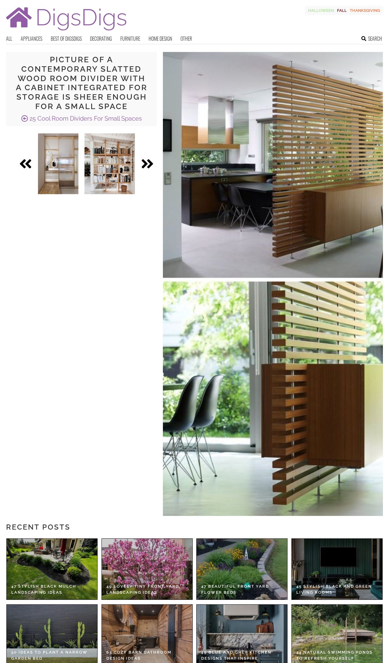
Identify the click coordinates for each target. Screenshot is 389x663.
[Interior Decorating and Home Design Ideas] (66, 31)
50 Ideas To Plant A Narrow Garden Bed (49, 655)
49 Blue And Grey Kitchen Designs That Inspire (236, 655)
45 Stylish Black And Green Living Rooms (334, 589)
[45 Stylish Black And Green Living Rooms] (337, 569)
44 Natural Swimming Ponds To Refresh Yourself (334, 655)
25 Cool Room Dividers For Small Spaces (85, 118)
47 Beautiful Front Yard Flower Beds (235, 589)
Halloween (321, 10)
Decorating (101, 38)
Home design (160, 38)
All (9, 38)
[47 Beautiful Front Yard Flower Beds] (242, 569)
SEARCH (375, 38)
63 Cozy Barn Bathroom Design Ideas (138, 655)
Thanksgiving (365, 10)
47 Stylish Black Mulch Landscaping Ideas (43, 589)
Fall (342, 10)
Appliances (31, 38)
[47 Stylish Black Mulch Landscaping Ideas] (52, 569)
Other (186, 38)
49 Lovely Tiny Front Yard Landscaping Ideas (142, 589)
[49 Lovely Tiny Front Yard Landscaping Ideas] (147, 569)
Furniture (130, 38)
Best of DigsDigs (66, 38)
